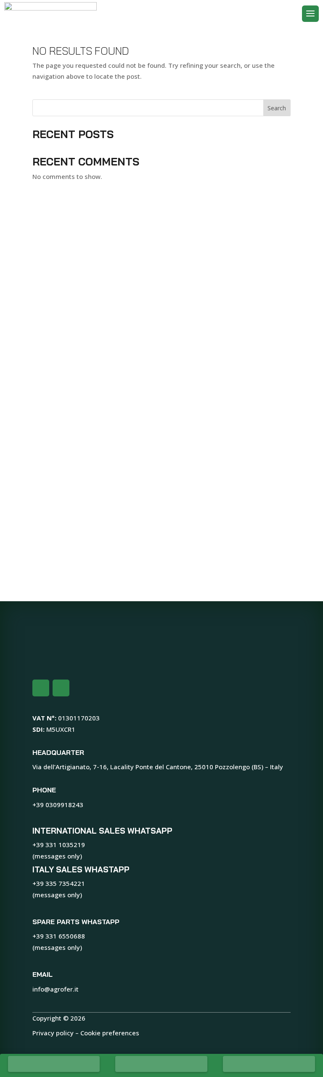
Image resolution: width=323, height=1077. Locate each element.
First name (85, 294)
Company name (94, 329)
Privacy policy (53, 1033)
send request (89, 603)
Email (186, 401)
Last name (193, 294)
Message (83, 436)
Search (276, 108)
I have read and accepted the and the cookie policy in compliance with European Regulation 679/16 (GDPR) (147, 576)
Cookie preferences (109, 1033)
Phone (79, 401)
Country (189, 365)
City (75, 365)
